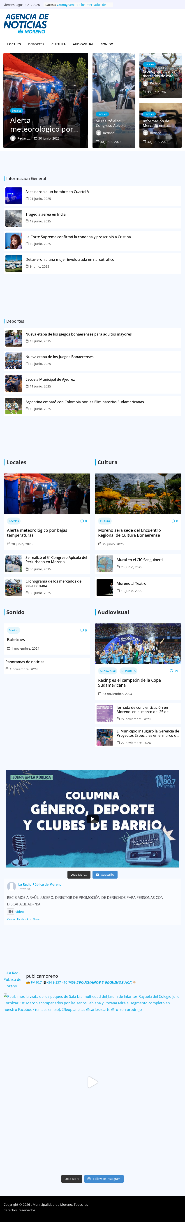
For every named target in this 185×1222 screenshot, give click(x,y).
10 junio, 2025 (40, 244)
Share (36, 919)
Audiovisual (83, 44)
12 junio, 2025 (40, 221)
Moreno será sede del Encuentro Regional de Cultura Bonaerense (129, 533)
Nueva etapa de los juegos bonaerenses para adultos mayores (78, 334)
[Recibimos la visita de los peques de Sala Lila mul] (92, 1082)
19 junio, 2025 (40, 341)
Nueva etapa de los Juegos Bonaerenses (59, 357)
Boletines (16, 639)
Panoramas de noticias (24, 662)
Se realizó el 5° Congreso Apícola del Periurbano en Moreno (81, 6)
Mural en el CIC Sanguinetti (140, 560)
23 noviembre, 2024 (117, 694)
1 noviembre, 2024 (25, 648)
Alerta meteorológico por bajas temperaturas (37, 533)
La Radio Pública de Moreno (40, 884)
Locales (14, 44)
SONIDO (107, 44)
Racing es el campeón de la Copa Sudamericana (129, 683)
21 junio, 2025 (40, 198)
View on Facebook (17, 919)
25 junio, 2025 (113, 544)
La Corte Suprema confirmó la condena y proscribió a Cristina (78, 237)
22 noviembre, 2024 (136, 719)
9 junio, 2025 (39, 266)
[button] (115, 44)
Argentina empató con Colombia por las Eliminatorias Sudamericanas (84, 402)
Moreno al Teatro (132, 583)
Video (19, 912)
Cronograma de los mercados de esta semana (53, 583)
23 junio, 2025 (131, 567)
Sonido (13, 630)
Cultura (58, 44)
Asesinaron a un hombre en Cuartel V (57, 192)
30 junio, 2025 (21, 544)
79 (176, 671)
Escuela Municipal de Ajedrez (50, 379)
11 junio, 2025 (40, 386)
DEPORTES (36, 44)
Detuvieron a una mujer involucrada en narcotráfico (70, 259)
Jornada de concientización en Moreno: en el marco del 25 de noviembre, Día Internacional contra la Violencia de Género (147, 709)
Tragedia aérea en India (45, 214)
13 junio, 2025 (131, 591)
